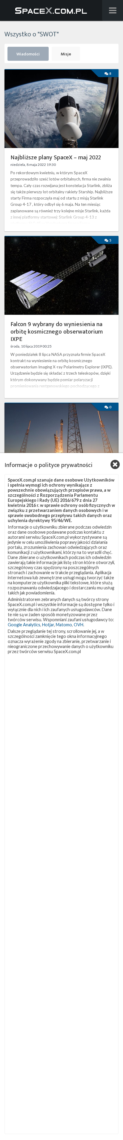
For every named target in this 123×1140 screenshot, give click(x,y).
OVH (78, 624)
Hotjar (48, 624)
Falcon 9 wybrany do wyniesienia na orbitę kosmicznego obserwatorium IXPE (56, 332)
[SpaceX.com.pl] (51, 10)
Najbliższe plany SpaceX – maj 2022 (55, 157)
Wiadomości (28, 54)
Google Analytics (24, 624)
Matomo (64, 624)
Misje (66, 54)
